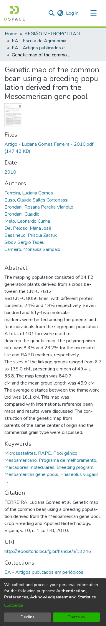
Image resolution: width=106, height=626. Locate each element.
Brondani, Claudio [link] (21, 214)
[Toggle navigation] (93, 13)
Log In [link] (72, 13)
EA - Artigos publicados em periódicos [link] (41, 48)
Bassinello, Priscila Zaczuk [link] (30, 235)
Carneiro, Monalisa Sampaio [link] (32, 249)
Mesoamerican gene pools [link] (31, 474)
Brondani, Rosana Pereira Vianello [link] (38, 207)
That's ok (76, 617)
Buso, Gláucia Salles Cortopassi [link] (36, 200)
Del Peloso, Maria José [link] (27, 228)
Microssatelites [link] (20, 453)
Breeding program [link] (75, 467)
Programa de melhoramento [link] (67, 460)
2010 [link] (10, 172)
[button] (14, 13)
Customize (13, 605)
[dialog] (53, 602)
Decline (28, 617)
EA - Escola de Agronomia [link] (39, 41)
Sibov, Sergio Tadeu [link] (24, 242)
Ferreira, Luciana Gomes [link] (28, 193)
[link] (43, 572)
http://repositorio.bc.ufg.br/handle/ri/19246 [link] (47, 551)
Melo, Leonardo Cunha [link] (27, 221)
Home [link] (11, 34)
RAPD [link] (44, 453)
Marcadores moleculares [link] (29, 467)
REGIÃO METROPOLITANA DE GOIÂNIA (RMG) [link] (53, 34)
